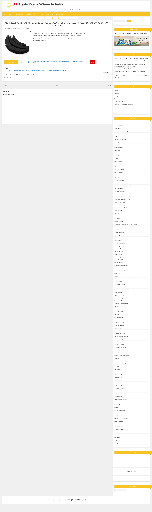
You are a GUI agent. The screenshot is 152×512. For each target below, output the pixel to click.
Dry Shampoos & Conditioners (121, 265)
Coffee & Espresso (118, 235)
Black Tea (116, 306)
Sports (41, 14)
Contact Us (116, 93)
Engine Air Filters (118, 344)
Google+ (24, 74)
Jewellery (116, 142)
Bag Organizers (118, 328)
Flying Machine (118, 325)
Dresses (116, 158)
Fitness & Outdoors (118, 155)
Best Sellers (55, 18)
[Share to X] (9, 77)
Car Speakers (117, 407)
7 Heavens (116, 423)
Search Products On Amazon (120, 101)
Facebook (13, 74)
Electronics (28, 14)
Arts (115, 415)
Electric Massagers (118, 377)
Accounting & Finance (119, 426)
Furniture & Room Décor (119, 399)
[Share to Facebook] (10, 77)
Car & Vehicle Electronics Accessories (123, 320)
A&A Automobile (118, 169)
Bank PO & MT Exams (119, 421)
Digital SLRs (117, 194)
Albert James (117, 374)
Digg (35, 74)
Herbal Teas (117, 210)
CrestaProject (59, 500)
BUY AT (11, 62)
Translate (124, 492)
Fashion (9, 14)
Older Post (109, 85)
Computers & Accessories (120, 133)
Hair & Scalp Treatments (120, 248)
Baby (115, 136)
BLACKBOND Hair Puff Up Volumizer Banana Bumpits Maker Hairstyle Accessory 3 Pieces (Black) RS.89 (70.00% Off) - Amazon (57, 24)
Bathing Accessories (119, 391)
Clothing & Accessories (119, 122)
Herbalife (116, 369)
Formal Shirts (117, 153)
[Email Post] (4, 77)
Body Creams (117, 300)
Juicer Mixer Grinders (119, 240)
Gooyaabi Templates (95, 500)
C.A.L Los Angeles (118, 262)
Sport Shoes (117, 174)
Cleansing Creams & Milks (120, 336)
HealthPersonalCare (119, 393)
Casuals (116, 216)
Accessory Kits (117, 188)
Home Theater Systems (119, 243)
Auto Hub (116, 150)
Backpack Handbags (119, 333)
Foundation (117, 268)
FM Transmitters (118, 339)
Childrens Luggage (118, 257)
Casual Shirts (117, 147)
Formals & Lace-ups (119, 226)
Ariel (115, 402)
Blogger (134, 471)
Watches (35, 14)
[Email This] (6, 77)
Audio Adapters (118, 251)
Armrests (116, 382)
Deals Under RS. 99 (63, 18)
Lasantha (70, 500)
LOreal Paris (117, 166)
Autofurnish (117, 164)
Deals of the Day (118, 107)
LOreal (116, 352)
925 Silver (116, 437)
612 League (116, 177)
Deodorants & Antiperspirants (121, 199)
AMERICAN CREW (118, 202)
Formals (116, 218)
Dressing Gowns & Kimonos (120, 289)
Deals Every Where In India (41, 4)
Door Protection (118, 317)
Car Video (116, 273)
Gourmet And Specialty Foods (121, 418)
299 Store (116, 434)
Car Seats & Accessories (119, 361)
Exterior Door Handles (119, 347)
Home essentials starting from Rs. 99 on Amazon (125, 68)
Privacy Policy (117, 96)
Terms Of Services (118, 98)
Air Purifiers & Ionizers (119, 388)
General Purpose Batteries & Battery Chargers (124, 224)
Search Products (49, 14)
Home (4, 14)
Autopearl (116, 144)
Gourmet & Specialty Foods (120, 139)
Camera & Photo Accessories (120, 355)
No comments (107, 72)
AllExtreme (117, 196)
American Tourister (119, 270)
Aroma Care (117, 292)
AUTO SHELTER (117, 385)
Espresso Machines (118, 410)
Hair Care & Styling (118, 350)
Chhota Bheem (117, 311)
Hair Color (116, 413)
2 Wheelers (117, 341)
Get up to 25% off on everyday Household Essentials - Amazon (16, 70)
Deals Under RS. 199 (73, 18)
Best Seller (116, 109)
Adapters (116, 276)
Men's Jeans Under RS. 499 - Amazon (58, 70)
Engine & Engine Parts (119, 363)
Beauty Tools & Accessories (120, 303)
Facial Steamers (118, 281)
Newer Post (4, 85)
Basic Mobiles (117, 172)
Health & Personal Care (119, 131)
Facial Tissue (117, 380)
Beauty (116, 128)
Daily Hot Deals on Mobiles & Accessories (123, 104)
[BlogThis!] (7, 77)
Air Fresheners (117, 180)
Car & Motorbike (118, 125)
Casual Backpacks (118, 205)
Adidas (116, 314)
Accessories (117, 161)
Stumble (30, 74)
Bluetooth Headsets (118, 191)
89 (92, 62)
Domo (115, 229)
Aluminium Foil (118, 287)
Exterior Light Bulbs (119, 396)
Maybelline (117, 183)
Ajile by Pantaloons (119, 443)
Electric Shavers (118, 322)
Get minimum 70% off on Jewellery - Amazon (39, 70)
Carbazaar (116, 330)
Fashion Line (117, 237)
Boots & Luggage (118, 246)
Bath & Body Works (118, 372)
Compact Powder (118, 295)
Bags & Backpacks (118, 404)
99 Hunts (116, 440)
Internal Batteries (118, 232)
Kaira (115, 213)
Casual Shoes (117, 358)
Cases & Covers (117, 221)
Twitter (18, 74)
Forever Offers (48, 18)
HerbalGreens (117, 432)
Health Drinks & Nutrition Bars (121, 185)
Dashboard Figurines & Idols (120, 207)
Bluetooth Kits (117, 259)
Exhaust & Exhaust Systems (120, 278)
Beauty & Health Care (18, 14)
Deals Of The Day (40, 18)
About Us (116, 90)
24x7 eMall (117, 366)
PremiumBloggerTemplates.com (79, 500)
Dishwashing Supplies (119, 284)
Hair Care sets (117, 298)
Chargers (116, 309)
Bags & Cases (117, 254)
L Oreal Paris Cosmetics (119, 429)
